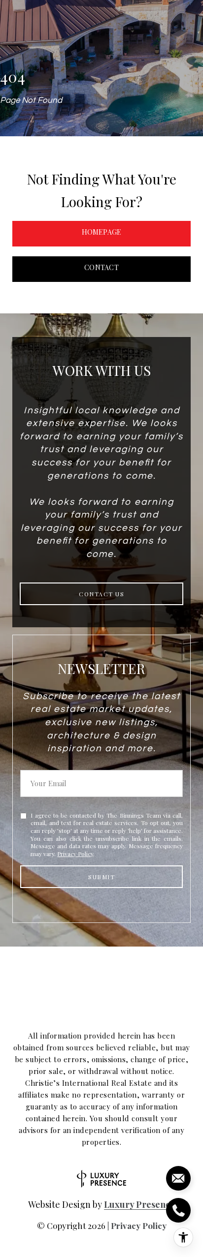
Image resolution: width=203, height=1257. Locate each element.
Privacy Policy (75, 854)
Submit (101, 877)
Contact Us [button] (101, 594)
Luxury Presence (139, 1204)
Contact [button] (101, 267)
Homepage (102, 232)
